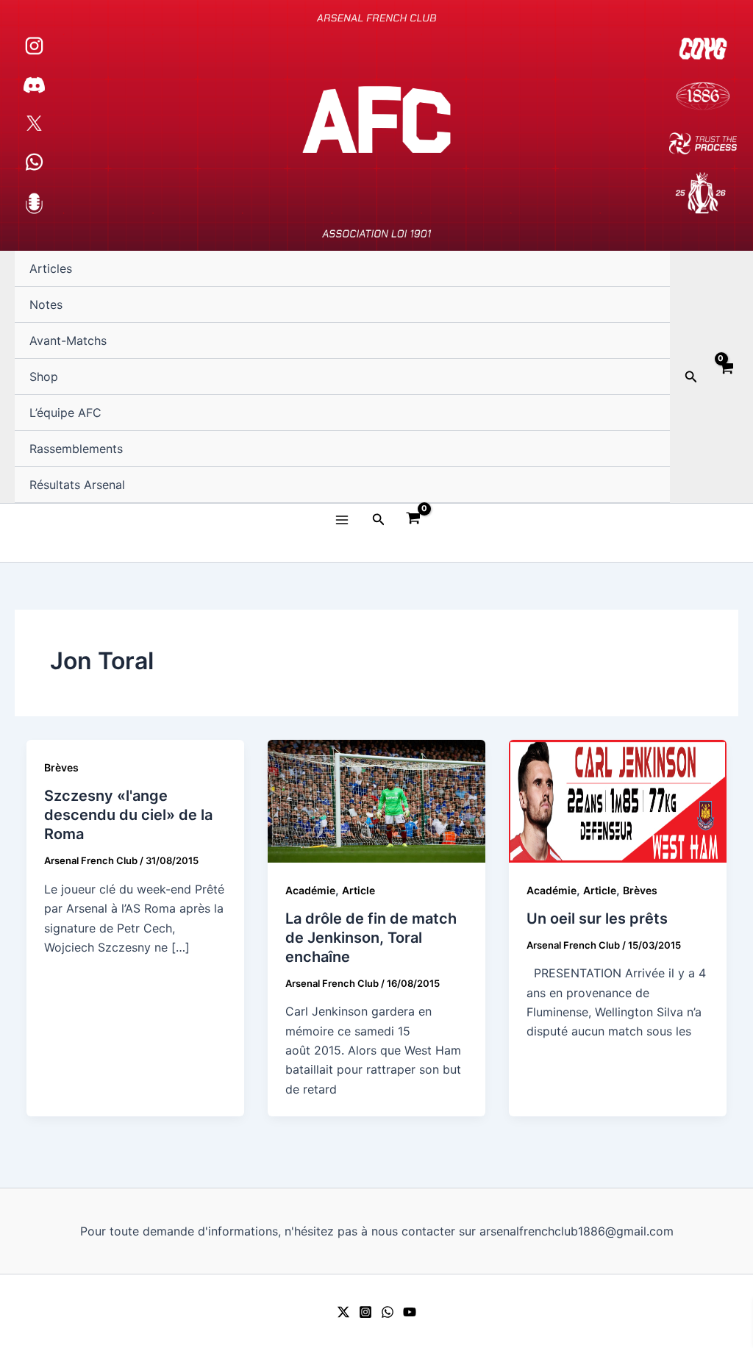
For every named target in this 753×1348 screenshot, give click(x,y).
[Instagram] (365, 1312)
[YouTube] (409, 1312)
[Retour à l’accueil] (376, 125)
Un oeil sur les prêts (597, 918)
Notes (46, 304)
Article (358, 890)
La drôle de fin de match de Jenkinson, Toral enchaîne (371, 938)
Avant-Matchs (68, 340)
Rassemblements (76, 448)
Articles (50, 268)
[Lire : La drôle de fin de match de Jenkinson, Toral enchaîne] (376, 800)
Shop (43, 376)
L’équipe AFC (65, 412)
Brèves (61, 767)
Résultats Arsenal (77, 484)
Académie (310, 890)
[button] (691, 377)
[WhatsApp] (387, 1312)
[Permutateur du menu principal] (341, 519)
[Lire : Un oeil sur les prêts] (618, 800)
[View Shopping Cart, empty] (725, 377)
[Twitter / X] (343, 1312)
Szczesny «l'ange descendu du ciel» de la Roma (128, 815)
